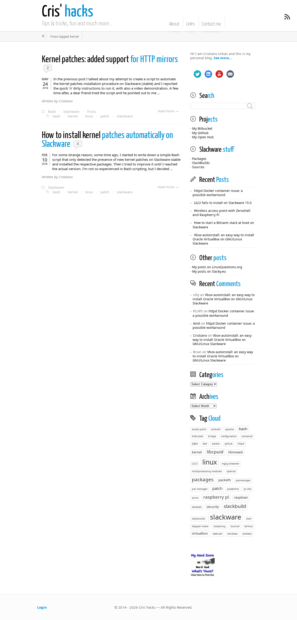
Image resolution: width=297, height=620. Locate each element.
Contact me (211, 24)
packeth (224, 480)
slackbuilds (198, 518)
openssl (231, 471)
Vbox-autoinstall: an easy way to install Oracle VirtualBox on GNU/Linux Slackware (223, 239)
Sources (198, 167)
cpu (195, 443)
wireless (247, 533)
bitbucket (197, 436)
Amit (196, 323)
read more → (168, 111)
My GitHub (200, 133)
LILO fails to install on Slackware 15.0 (223, 202)
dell (205, 443)
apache (229, 429)
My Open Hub (203, 137)
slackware (124, 116)
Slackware (71, 111)
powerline (233, 489)
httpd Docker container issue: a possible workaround (218, 192)
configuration (229, 436)
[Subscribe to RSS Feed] (287, 16)
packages (202, 479)
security (213, 506)
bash (56, 116)
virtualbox (200, 533)
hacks (67, 12)
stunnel (234, 526)
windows (232, 533)
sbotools (197, 507)
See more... (223, 58)
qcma (195, 497)
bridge (212, 436)
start (249, 518)
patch (104, 116)
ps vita (247, 489)
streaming (219, 526)
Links (190, 24)
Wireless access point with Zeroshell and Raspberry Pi (221, 212)
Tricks (91, 111)
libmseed (235, 452)
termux (248, 526)
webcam (218, 533)
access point (199, 429)
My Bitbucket (202, 128)
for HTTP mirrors (110, 59)
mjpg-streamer (230, 463)
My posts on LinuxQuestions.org (217, 267)
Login (42, 607)
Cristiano (200, 335)
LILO (194, 463)
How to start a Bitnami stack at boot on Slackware (223, 224)
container (247, 436)
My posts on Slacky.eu (209, 271)
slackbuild (235, 506)
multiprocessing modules (207, 471)
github (229, 443)
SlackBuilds (201, 163)
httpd (241, 443)
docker (216, 443)
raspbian (241, 497)
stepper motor (200, 526)
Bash (52, 111)
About (174, 24)
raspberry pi (216, 497)
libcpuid (215, 452)
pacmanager (243, 480)
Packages (199, 158)
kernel (73, 116)
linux (89, 116)
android (215, 429)
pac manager (199, 489)
